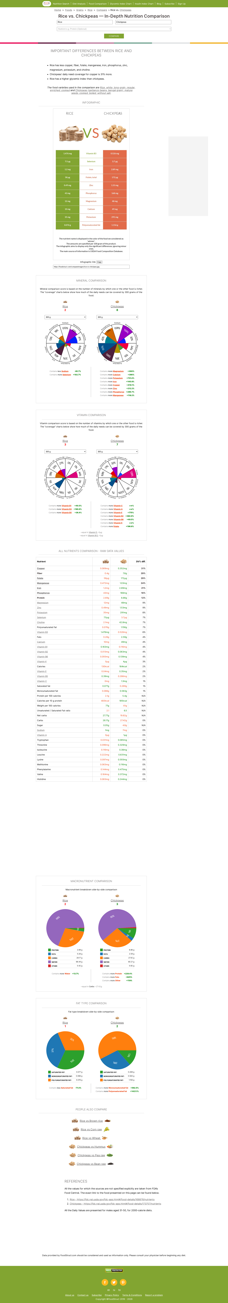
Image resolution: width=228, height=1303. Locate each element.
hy (119, 1289)
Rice (90, 10)
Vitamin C (42, 681)
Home (57, 10)
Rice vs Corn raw (91, 1129)
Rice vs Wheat (91, 1138)
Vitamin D (93, 532)
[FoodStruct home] (47, 5)
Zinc (39, 607)
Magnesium (42, 602)
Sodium (41, 730)
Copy (99, 262)
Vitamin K (42, 661)
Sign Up (182, 3)
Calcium (41, 642)
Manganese (43, 583)
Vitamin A (42, 735)
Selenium (41, 617)
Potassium (42, 612)
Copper (41, 568)
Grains (79, 10)
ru (114, 1289)
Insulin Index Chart (144, 3)
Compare (102, 10)
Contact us (82, 1295)
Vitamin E (42, 671)
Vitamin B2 (42, 651)
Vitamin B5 (42, 676)
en (108, 1289)
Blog (159, 3)
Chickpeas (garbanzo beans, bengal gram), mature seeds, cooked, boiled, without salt (102, 91)
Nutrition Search (61, 3)
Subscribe (169, 3)
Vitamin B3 (42, 632)
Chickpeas (125, 10)
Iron (39, 588)
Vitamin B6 (42, 656)
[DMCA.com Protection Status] (114, 1271)
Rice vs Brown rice (91, 1120)
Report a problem (154, 1295)
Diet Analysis (79, 3)
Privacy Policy (112, 1295)
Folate (40, 578)
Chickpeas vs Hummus (91, 1146)
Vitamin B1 (42, 646)
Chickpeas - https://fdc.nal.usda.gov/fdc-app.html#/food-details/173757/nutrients (115, 1203)
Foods (68, 10)
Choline (41, 622)
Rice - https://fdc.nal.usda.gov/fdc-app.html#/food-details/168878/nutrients (112, 1199)
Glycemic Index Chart (121, 3)
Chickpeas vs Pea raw (91, 1155)
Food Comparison (98, 3)
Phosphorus (43, 593)
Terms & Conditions (132, 1295)
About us (69, 1295)
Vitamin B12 (93, 535)
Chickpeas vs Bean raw (91, 1163)
